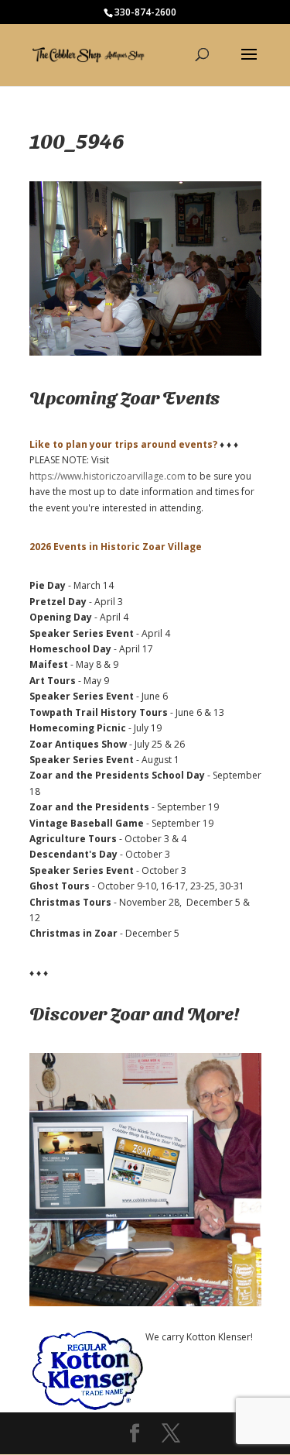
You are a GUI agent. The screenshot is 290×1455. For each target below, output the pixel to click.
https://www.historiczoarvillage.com (107, 476)
